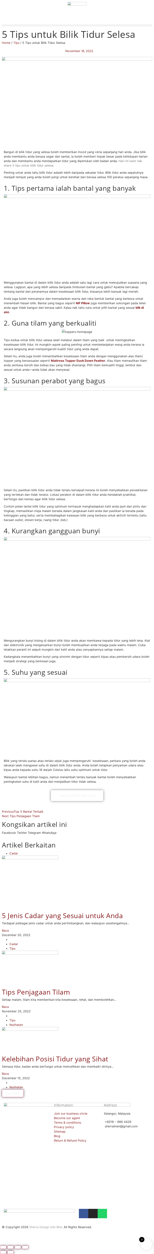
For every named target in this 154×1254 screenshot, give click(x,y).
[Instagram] (93, 1213)
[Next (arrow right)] (10, 1252)
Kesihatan (16, 1025)
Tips (16, 43)
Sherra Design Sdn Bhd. (46, 1227)
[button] (77, 25)
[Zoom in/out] (3, 1247)
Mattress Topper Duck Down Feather (78, 360)
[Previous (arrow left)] (3, 1252)
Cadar (13, 853)
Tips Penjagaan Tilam (36, 992)
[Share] (18, 1247)
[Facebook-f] (83, 1213)
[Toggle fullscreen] (10, 1247)
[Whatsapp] (102, 1213)
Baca (5, 930)
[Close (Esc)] (25, 1247)
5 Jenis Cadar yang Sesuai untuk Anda (62, 915)
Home (6, 43)
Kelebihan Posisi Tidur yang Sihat (55, 1058)
